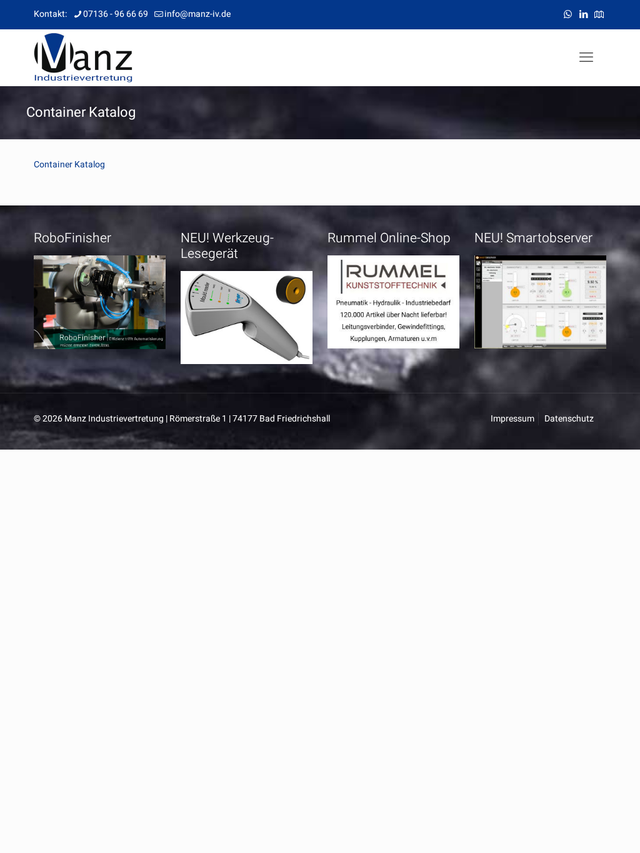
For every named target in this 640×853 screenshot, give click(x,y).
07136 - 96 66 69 (115, 14)
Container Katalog (69, 164)
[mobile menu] (586, 57)
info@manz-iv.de (197, 14)
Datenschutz (569, 418)
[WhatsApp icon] (567, 14)
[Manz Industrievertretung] (83, 57)
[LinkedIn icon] (583, 14)
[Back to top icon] (580, 827)
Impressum (512, 418)
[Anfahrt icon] (599, 14)
